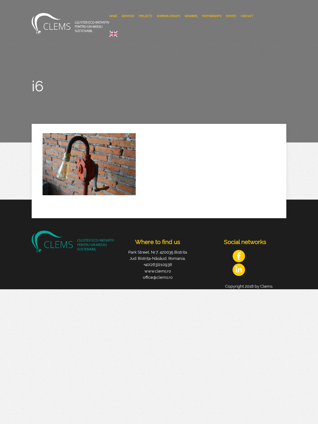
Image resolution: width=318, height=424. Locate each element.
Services (128, 16)
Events (231, 16)
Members (191, 16)
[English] (115, 34)
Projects (145, 16)
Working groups (168, 16)
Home (113, 16)
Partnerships (211, 16)
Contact (247, 16)
